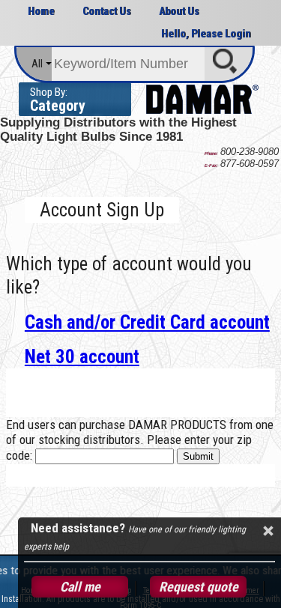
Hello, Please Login (206, 34)
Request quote (198, 587)
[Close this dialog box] (267, 530)
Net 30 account (82, 357)
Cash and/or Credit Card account (147, 322)
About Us (179, 11)
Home (41, 11)
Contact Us (106, 11)
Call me (80, 587)
